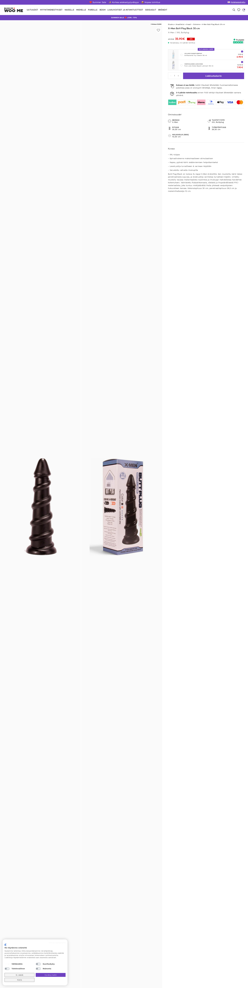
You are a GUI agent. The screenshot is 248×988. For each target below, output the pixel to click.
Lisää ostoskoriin (213, 76)
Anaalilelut (180, 24)
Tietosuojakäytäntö (57, 943)
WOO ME (13, 10)
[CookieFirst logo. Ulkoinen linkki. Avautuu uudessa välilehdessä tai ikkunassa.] (5, 945)
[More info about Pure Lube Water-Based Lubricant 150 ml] (242, 62)
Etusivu (171, 24)
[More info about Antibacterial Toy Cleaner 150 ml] (242, 51)
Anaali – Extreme (193, 24)
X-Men (171, 32)
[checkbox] (7, 964)
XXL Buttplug (183, 32)
